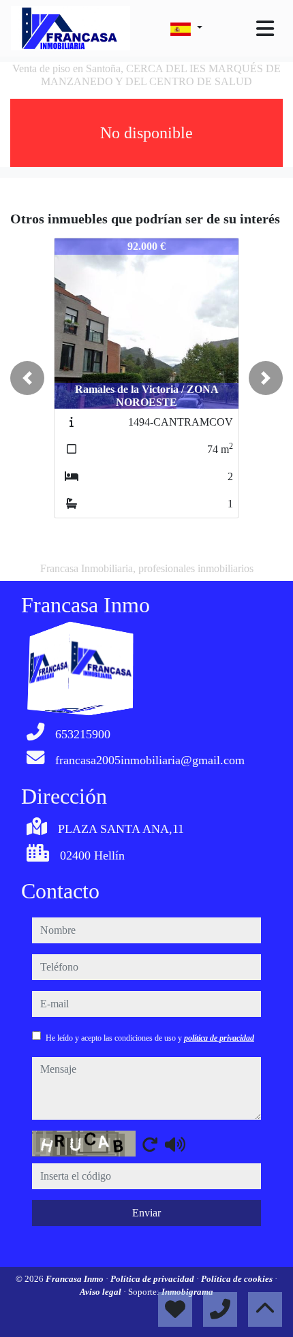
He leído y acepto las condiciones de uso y (150, 1038)
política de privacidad (219, 1038)
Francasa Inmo (76, 1279)
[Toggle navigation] (265, 29)
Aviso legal (101, 1292)
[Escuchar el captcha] (175, 1144)
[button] (27, 378)
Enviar (146, 1212)
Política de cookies (238, 1279)
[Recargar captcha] (150, 1144)
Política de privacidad (153, 1279)
